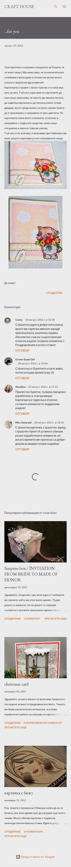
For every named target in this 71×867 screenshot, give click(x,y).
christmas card (16, 684)
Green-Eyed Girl (25, 359)
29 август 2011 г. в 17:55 (43, 386)
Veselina (20, 386)
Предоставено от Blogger (37, 856)
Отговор (22, 350)
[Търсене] (56, 6)
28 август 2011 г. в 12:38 (40, 319)
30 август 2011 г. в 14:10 (49, 422)
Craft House (19, 6)
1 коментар (32, 618)
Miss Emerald (23, 422)
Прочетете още (55, 618)
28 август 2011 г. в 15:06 (33, 363)
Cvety (18, 319)
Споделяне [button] (54, 292)
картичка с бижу (18, 793)
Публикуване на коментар (43, 722)
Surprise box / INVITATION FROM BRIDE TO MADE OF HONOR (31, 574)
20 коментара (33, 831)
